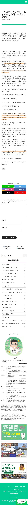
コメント (5, 203)
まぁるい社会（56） (7, 295)
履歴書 (16, 486)
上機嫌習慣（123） (7, 307)
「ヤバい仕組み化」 (12, 396)
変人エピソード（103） (8, 311)
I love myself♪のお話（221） (9, 267)
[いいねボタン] (3, 169)
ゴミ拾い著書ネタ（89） (9, 282)
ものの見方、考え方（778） (10, 301)
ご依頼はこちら (22, 491)
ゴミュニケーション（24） (9, 273)
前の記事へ (8, 248)
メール (4, 227)
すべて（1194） (6, 264)
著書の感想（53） (7, 326)
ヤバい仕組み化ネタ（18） (9, 304)
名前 (4, 220)
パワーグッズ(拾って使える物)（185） (12, 289)
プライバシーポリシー (14, 497)
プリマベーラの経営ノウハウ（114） (12, 292)
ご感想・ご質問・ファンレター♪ (10, 491)
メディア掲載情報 (5, 19)
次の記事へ (20, 247)
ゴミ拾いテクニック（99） (9, 276)
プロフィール (11, 486)
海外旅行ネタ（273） (8, 314)
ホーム (4, 486)
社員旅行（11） (6, 317)
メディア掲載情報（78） (9, 298)
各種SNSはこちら (23, 363)
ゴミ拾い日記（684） (8, 279)
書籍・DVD (22, 486)
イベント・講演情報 (14, 489)
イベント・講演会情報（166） (10, 270)
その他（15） (5, 286)
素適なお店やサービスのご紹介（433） (13, 320)
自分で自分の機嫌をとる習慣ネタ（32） (13, 323)
